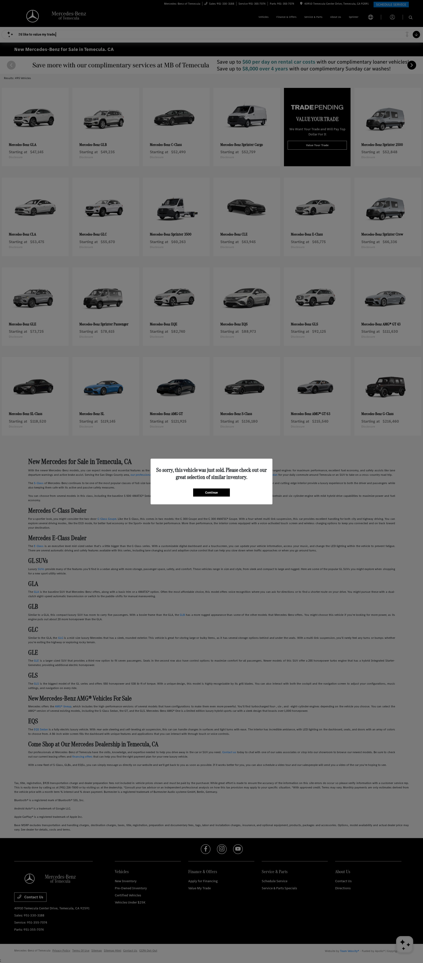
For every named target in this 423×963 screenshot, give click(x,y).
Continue (211, 492)
